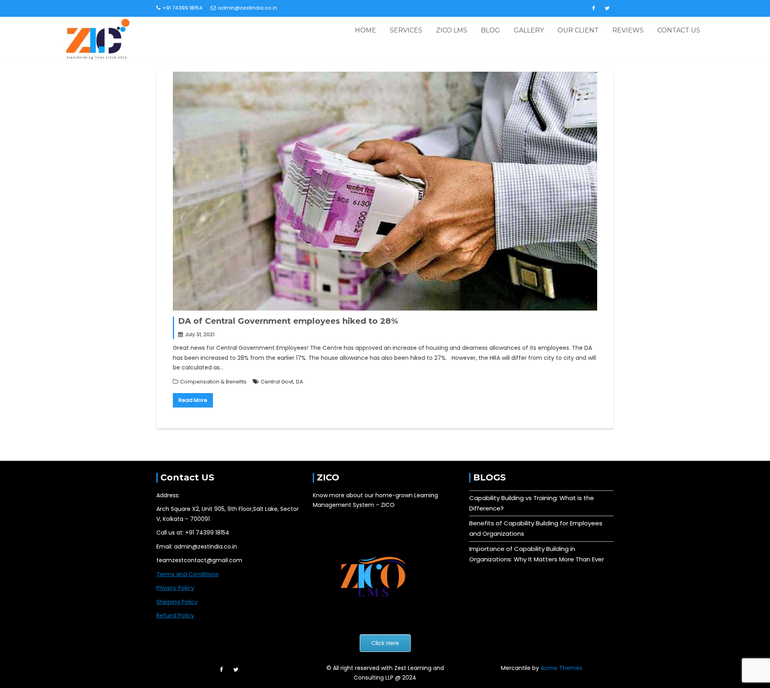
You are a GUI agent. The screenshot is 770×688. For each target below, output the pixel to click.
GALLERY (529, 30)
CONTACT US (678, 30)
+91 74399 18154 (182, 8)
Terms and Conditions (187, 574)
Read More (192, 400)
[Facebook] (593, 8)
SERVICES (406, 30)
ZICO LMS (451, 30)
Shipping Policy (177, 602)
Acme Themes (561, 668)
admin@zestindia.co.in (247, 8)
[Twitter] (607, 8)
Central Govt (277, 381)
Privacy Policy (175, 588)
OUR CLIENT (578, 30)
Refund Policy (175, 615)
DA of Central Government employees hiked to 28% (288, 321)
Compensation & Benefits (213, 381)
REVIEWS (628, 30)
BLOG (490, 30)
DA (299, 381)
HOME (365, 30)
